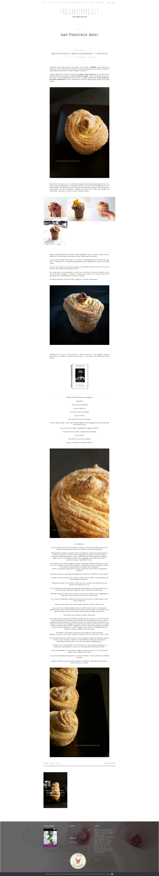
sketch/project (64, 2)
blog (56, 2)
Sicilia (109, 849)
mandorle (96, 843)
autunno (102, 829)
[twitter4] (113, 3)
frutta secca (97, 839)
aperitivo (96, 829)
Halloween (109, 840)
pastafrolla (108, 848)
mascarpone (103, 843)
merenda (96, 845)
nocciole (106, 845)
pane (102, 846)
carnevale (96, 833)
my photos (73, 2)
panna (105, 846)
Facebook (46, 763)
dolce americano (109, 836)
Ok (112, 874)
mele (108, 843)
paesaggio (96, 846)
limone (107, 842)
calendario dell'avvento (100, 832)
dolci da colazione (79, 50)
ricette (51, 2)
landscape (102, 842)
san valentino (103, 849)
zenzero (110, 851)
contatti (86, 2)
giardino (96, 840)
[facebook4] (111, 3)
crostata (102, 835)
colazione (96, 835)
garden (103, 839)
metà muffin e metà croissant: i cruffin (80, 54)
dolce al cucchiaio (99, 836)
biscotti (111, 829)
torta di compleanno (99, 851)
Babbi (106, 829)
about (45, 2)
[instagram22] (109, 3)
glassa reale (102, 840)
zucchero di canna (99, 852)
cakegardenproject (106, 830)
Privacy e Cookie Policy (97, 2)
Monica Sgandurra (81, 57)
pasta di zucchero (99, 848)
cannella (110, 832)
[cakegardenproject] (79, 13)
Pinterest (57, 763)
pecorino (96, 849)
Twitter (52, 763)
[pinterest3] (115, 3)
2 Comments (92, 57)
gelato (108, 839)
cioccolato (109, 833)
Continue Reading (110, 763)
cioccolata (103, 833)
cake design (97, 830)
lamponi (96, 842)
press (80, 2)
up (106, 851)
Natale (101, 845)
